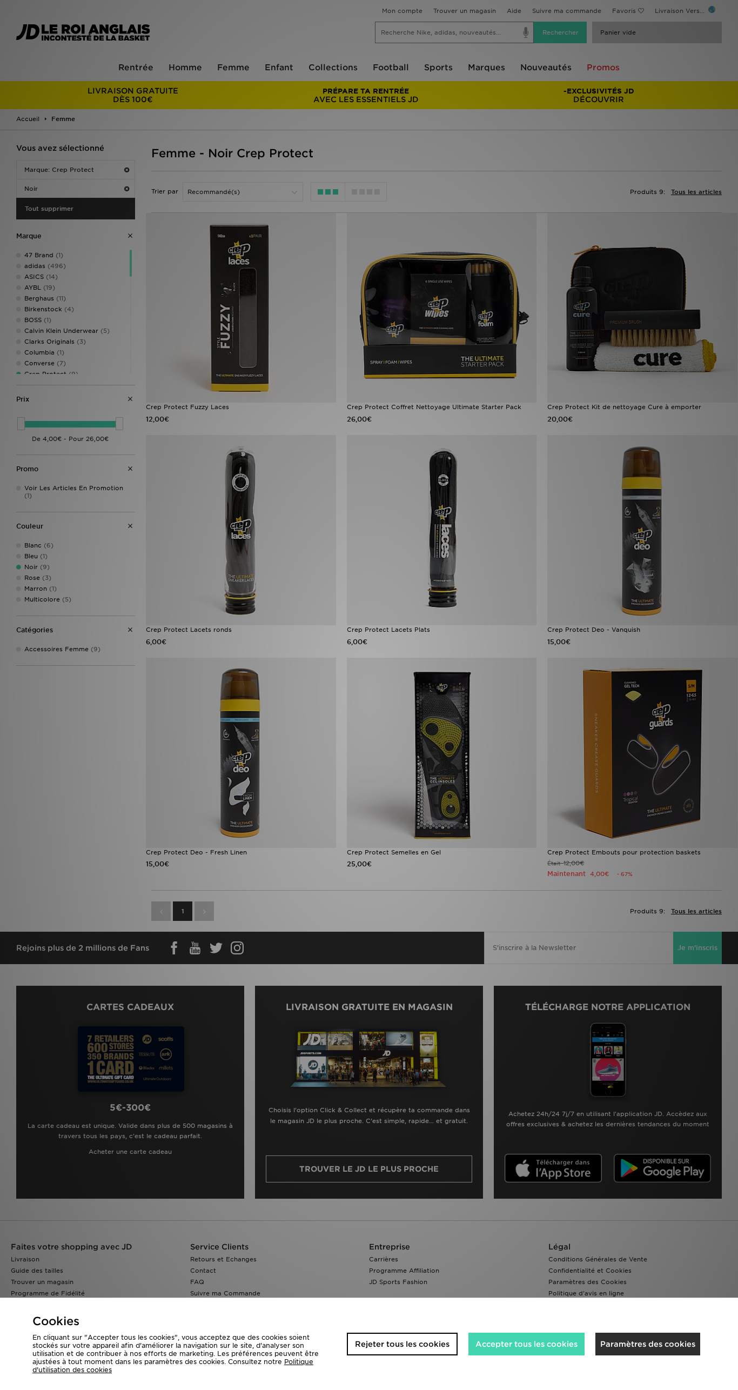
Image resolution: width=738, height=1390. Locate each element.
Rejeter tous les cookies (402, 1344)
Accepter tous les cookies (526, 1344)
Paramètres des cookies (647, 1344)
